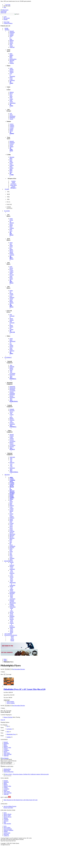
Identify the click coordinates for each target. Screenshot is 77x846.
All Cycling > (12, 175)
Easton (11, 519)
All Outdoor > (12, 133)
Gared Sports (11, 525)
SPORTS (7, 29)
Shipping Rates (7, 769)
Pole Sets (11, 460)
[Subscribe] (1, 765)
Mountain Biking (12, 61)
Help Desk (6, 834)
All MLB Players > (11, 258)
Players (12, 639)
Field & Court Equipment (12, 568)
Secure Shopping (8, 828)
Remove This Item (8, 717)
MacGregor (12, 534)
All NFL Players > (11, 234)
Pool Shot (11, 541)
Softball (11, 35)
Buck (11, 504)
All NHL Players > (11, 306)
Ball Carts (11, 466)
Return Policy (7, 770)
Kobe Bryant (11, 267)
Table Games (11, 98)
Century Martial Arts (11, 511)
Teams (5, 660)
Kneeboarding (13, 59)
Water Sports (11, 629)
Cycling (11, 128)
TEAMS (7, 189)
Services (12, 612)
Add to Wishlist (10, 701)
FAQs (5, 826)
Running (12, 446)
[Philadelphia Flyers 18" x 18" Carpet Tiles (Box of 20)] (9, 686)
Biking (5, 744)
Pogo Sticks (11, 95)
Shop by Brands (7, 814)
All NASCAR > (12, 332)
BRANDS (7, 474)
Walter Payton (11, 219)
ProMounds (12, 546)
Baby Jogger (11, 501)
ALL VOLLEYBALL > (14, 472)
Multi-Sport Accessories (12, 597)
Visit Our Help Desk (8, 771)
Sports (12, 636)
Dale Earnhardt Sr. (12, 323)
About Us (6, 820)
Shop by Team (7, 815)
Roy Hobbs (11, 248)
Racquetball (12, 116)
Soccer (11, 145)
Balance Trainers (11, 71)
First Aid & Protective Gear (12, 572)
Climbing (12, 126)
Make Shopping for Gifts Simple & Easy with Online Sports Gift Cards (20, 800)
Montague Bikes (12, 538)
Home (5, 659)
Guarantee (6, 819)
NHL (8, 731)
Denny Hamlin (11, 326)
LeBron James (11, 272)
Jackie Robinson (12, 350)
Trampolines (12, 103)
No (7, 726)
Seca (11, 553)
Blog (5, 822)
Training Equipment (12, 392)
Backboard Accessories (12, 390)
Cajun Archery (12, 507)
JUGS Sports (11, 528)
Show (2, 674)
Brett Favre (11, 230)
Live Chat (7, 4)
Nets (11, 458)
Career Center (7, 832)
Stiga (11, 554)
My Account (7, 18)
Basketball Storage (12, 395)
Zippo (11, 559)
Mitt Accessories (12, 372)
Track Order (6, 22)
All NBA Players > (11, 282)
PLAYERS (7, 211)
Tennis (11, 114)
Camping (12, 125)
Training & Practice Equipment (12, 625)
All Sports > (13, 187)
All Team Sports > (11, 150)
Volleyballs (12, 457)
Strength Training (12, 435)
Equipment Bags (12, 375)
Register (6, 19)
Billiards (12, 40)
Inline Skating (11, 54)
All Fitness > (11, 83)
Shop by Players (7, 816)
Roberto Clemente (12, 254)
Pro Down (11, 544)
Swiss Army (11, 556)
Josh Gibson (11, 344)
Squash (11, 119)
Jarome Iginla (11, 299)
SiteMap (6, 831)
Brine (11, 503)
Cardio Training (12, 438)
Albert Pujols (11, 246)
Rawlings (12, 547)
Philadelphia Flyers (11, 734)
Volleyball (12, 47)
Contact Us (6, 835)
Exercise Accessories (12, 440)
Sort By (2, 669)
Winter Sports (11, 631)
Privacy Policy (7, 827)
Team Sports (11, 621)
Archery (12, 124)
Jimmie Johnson (12, 319)
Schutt (11, 551)
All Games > (11, 106)
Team (12, 638)
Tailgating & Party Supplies (12, 618)
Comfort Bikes (12, 166)
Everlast (11, 523)
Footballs (12, 409)
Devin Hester (11, 224)
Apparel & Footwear (12, 564)
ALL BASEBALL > (13, 379)
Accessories (12, 445)
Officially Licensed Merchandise (13, 601)
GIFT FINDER (8, 633)
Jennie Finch (11, 339)
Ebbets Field (11, 521)
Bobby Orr (11, 291)
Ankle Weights (11, 69)
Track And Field (7, 754)
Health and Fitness (11, 588)
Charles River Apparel (11, 515)
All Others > (11, 353)
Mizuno (11, 536)
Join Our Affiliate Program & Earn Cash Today (10, 807)
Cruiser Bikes (11, 163)
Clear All (3, 719)
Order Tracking (7, 823)
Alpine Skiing (13, 185)
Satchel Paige (11, 347)
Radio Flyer (11, 549)
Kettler (11, 530)
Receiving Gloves (12, 411)
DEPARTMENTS (8, 561)
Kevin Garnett (11, 270)
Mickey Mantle (11, 251)
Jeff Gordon (11, 328)
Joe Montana (12, 222)
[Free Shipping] (4, 758)
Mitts (11, 370)
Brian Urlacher (12, 227)
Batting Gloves (11, 368)
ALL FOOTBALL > (13, 427)
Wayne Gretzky (11, 294)
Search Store (4, 11)
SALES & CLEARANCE (10, 635)
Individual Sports (12, 594)
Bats (11, 365)
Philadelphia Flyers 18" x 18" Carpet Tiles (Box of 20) (24, 689)
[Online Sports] (4, 9)
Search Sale (3, 12)
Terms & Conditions (8, 830)
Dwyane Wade (12, 275)
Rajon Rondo (11, 278)
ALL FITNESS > (12, 449)
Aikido (13, 182)
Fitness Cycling (7, 747)
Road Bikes (11, 160)
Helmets (12, 418)
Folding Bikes (11, 168)
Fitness (11, 41)
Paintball (12, 63)
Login (5, 16)
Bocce (11, 93)
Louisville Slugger (12, 532)
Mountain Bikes (12, 157)
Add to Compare (11, 703)
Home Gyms (11, 78)
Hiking (11, 130)
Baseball (12, 31)
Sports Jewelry (11, 614)
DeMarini (12, 517)
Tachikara (12, 558)
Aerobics (13, 181)
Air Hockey (13, 183)
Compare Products (8, 23)
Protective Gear (12, 420)
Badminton (12, 117)
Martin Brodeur (12, 302)
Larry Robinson (12, 296)
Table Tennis (11, 45)
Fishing (11, 129)
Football (12, 33)
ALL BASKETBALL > (14, 401)
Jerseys (11, 43)
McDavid (12, 535)
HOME (6, 28)
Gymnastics (6, 750)
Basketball (12, 32)
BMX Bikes (11, 57)
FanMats (9, 737)
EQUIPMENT (8, 357)
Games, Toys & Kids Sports (11, 578)
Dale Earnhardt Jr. (12, 316)
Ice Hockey (9, 729)
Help (5, 7)
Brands (12, 640)
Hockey (5, 751)
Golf (11, 113)
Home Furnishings (12, 591)
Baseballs (12, 366)
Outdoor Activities (12, 605)
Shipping (6, 818)
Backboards (12, 388)
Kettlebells (12, 80)
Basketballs (12, 386)
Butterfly (12, 505)
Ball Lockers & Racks (11, 415)
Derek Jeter (11, 243)
